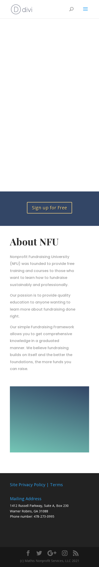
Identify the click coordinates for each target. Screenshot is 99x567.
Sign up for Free (49, 208)
